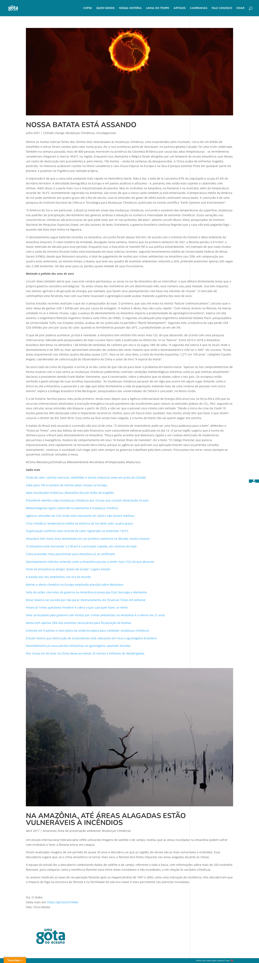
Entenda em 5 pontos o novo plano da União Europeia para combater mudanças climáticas (87, 630)
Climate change (53, 133)
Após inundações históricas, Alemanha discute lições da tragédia (70, 493)
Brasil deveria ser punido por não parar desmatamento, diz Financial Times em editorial (85, 600)
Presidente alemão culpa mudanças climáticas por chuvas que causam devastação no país (87, 500)
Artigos (180, 8)
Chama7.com (223, 960)
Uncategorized (106, 133)
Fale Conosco (222, 8)
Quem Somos (105, 8)
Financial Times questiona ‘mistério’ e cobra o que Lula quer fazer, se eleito (77, 607)
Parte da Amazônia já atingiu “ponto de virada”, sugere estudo (68, 569)
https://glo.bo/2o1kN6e (62, 902)
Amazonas (50, 831)
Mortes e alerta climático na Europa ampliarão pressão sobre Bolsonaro (74, 584)
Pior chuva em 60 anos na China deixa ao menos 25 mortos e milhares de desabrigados (85, 653)
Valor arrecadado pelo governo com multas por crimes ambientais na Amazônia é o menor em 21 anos (95, 615)
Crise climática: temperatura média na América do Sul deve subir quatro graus (79, 523)
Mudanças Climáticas (80, 133)
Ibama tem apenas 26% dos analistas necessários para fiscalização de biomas (78, 623)
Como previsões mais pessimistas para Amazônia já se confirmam (70, 554)
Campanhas (198, 8)
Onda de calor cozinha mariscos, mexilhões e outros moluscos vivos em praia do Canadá (86, 477)
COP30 (87, 8)
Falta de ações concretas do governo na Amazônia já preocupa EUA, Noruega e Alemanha (86, 592)
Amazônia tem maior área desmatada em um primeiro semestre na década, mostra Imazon (88, 539)
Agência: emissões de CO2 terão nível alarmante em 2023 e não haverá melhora (80, 516)
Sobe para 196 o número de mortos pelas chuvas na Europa (66, 485)
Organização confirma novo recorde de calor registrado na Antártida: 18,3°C (77, 531)
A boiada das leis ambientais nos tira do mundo (58, 577)
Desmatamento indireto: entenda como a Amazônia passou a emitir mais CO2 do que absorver (90, 562)
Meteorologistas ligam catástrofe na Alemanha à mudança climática (72, 508)
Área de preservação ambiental (79, 831)
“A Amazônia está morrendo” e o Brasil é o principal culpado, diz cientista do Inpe (81, 546)
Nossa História (130, 8)
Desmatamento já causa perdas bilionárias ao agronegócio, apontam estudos (78, 646)
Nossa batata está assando (81, 125)
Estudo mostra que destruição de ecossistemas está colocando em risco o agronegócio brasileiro (91, 638)
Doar (240, 8)
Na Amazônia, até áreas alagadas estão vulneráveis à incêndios (106, 819)
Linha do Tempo (157, 8)
